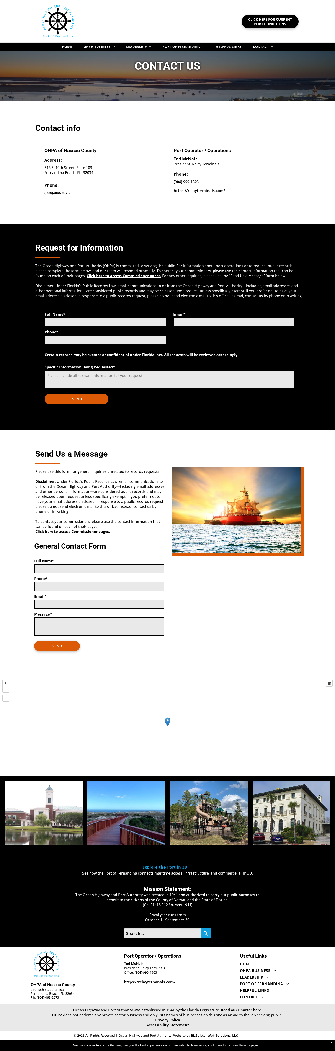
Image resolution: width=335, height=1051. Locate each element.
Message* (43, 614)
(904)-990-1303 (146, 972)
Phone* (51, 332)
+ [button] (6, 683)
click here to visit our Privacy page (233, 1045)
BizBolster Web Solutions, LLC (214, 1035)
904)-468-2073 (48, 997)
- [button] (6, 689)
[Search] (206, 933)
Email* (179, 314)
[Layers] (329, 683)
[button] (44, 813)
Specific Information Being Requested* (80, 367)
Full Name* (55, 314)
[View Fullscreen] (6, 698)
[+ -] (167, 727)
